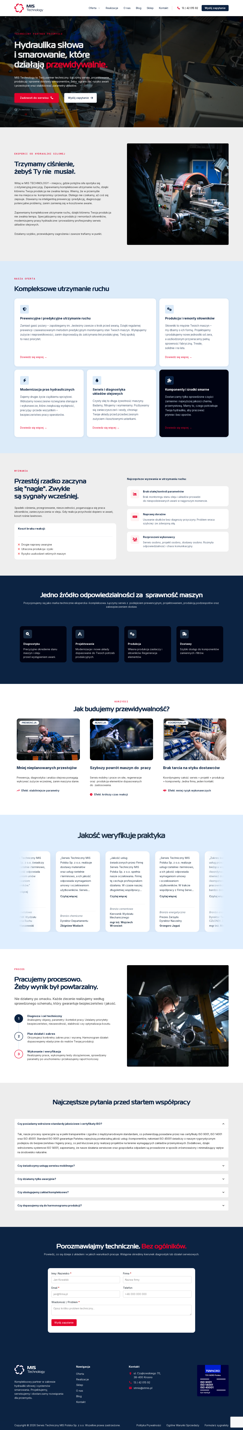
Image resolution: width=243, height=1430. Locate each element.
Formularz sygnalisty (217, 1425)
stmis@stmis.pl (143, 1388)
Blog (138, 8)
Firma (127, 1273)
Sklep (150, 8)
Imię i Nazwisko (61, 1273)
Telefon (127, 1287)
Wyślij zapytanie (215, 8)
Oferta (92, 8)
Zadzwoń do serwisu (34, 97)
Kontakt (163, 8)
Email (55, 1287)
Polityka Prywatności (149, 1425)
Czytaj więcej (32, 896)
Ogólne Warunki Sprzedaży (182, 1425)
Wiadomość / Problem (65, 1302)
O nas (127, 8)
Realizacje (112, 8)
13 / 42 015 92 (190, 8)
